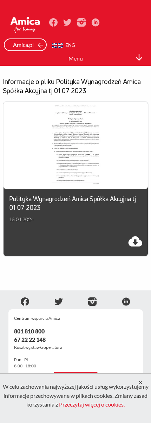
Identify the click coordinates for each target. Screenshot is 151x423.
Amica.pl (24, 44)
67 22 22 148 (30, 339)
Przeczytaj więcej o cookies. (92, 404)
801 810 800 (29, 331)
